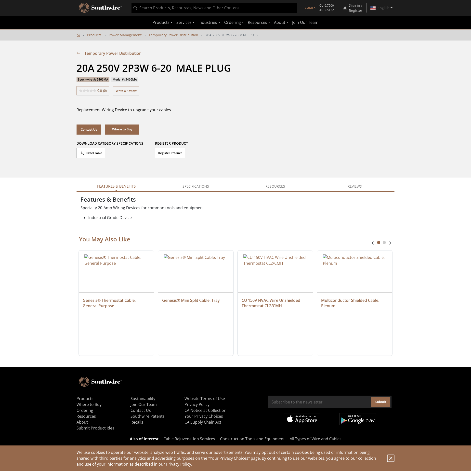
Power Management (125, 35)
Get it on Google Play (358, 419)
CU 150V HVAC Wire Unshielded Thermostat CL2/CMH (271, 303)
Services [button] (184, 22)
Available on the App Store (302, 419)
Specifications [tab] (196, 186)
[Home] (78, 35)
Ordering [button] (232, 22)
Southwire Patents (148, 416)
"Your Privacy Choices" (229, 458)
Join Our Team (305, 22)
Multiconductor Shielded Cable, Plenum (350, 303)
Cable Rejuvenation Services (189, 439)
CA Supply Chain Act (202, 422)
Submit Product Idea (96, 428)
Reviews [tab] (355, 186)
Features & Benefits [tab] (116, 186)
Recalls (137, 422)
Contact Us (89, 129)
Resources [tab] (275, 186)
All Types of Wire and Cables (315, 439)
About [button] (279, 22)
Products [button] (161, 22)
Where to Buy (89, 404)
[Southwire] (101, 8)
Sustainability (143, 398)
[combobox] (214, 8)
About (82, 422)
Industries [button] (207, 22)
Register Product (170, 153)
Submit (380, 402)
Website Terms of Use (204, 398)
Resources (86, 416)
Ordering (85, 410)
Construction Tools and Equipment (252, 439)
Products (94, 35)
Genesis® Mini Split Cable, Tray (191, 300)
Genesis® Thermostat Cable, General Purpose (110, 303)
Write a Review (126, 91)
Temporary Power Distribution (173, 35)
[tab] (378, 242)
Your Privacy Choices (203, 416)
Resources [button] (257, 22)
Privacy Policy (178, 464)
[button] (122, 129)
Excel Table (94, 153)
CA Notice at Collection (205, 410)
